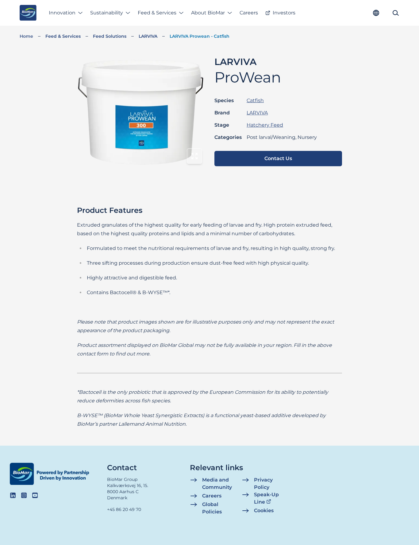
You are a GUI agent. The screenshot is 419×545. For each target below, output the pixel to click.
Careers (249, 13)
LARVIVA (148, 36)
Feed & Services (157, 13)
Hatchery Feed (265, 125)
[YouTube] (35, 495)
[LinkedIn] (13, 495)
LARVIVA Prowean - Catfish (199, 36)
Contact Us (278, 158)
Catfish (255, 100)
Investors (284, 13)
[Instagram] (24, 495)
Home (26, 36)
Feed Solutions (109, 36)
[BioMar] (28, 13)
